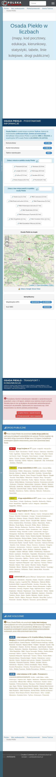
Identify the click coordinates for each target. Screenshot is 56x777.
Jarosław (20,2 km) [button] (37, 175)
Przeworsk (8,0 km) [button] (21, 166)
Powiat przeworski (33, 8)
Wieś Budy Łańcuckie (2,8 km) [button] (19, 201)
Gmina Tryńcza (47, 8)
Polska (6, 8)
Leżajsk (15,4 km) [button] (20, 171)
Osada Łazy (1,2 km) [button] (19, 196)
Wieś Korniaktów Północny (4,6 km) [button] (30, 223)
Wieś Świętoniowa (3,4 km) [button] (41, 201)
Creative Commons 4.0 (29, 755)
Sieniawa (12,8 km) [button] (38, 166)
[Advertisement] (28, 91)
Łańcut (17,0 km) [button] (21, 175)
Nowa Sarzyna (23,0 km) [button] (21, 180)
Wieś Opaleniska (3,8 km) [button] (30, 210)
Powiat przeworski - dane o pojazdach (29, 416)
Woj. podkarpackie (17, 8)
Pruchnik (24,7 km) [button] (40, 180)
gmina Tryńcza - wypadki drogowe (29, 413)
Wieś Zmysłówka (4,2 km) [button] (18, 219)
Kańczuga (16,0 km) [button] (38, 171)
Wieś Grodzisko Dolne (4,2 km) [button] (40, 219)
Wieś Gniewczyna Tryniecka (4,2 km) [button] (30, 214)
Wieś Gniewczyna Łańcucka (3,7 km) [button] (30, 205)
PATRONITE (11, 757)
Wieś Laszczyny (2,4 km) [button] (38, 196)
